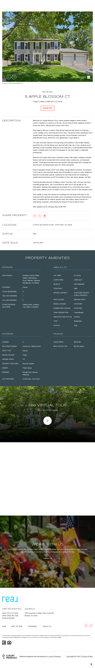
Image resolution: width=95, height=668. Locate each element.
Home (4, 626)
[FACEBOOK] (86, 625)
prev (9, 77)
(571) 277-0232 (12, 613)
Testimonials (32, 626)
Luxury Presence (54, 656)
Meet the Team (17, 626)
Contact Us (47, 626)
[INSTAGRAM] (91, 625)
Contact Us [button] (47, 558)
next (14, 77)
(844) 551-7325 (12, 616)
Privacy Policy (87, 656)
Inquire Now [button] (47, 108)
